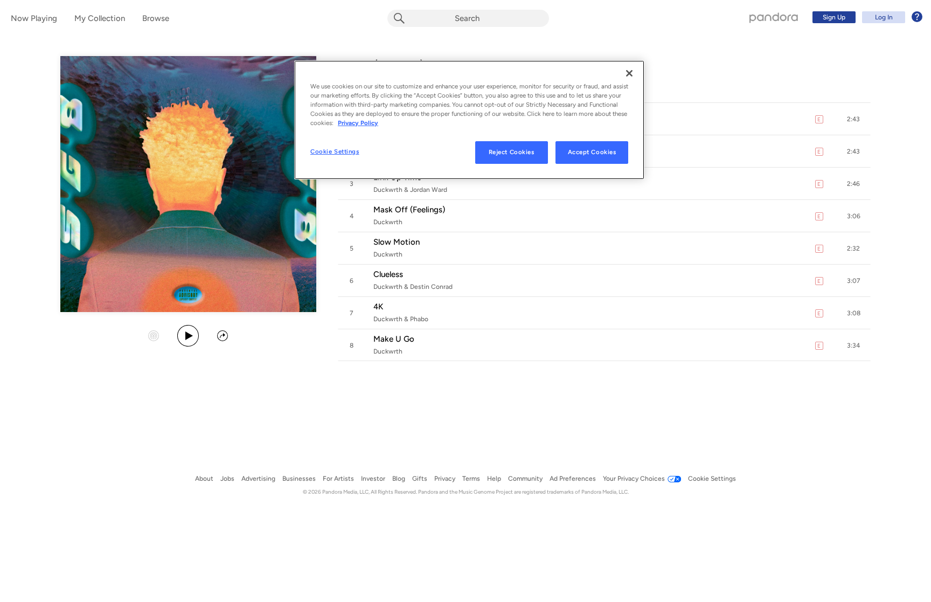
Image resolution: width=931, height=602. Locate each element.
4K (378, 307)
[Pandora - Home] (773, 17)
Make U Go (393, 339)
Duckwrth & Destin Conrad (413, 286)
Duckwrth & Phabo (400, 319)
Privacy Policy (358, 123)
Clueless (388, 274)
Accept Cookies (592, 152)
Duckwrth (387, 222)
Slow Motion (396, 242)
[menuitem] (865, 17)
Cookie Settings (334, 151)
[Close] (629, 73)
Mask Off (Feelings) (409, 209)
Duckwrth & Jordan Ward (410, 189)
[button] (853, 119)
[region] (469, 119)
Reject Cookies (511, 152)
